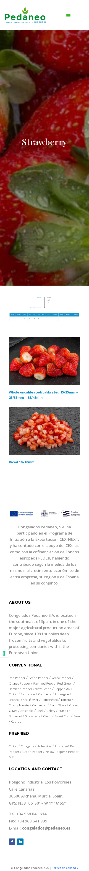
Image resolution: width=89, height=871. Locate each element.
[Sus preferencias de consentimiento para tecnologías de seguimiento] (4, 653)
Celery (51, 711)
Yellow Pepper (61, 678)
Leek (40, 711)
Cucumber (39, 705)
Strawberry (32, 716)
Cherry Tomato (19, 705)
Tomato (66, 700)
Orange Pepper (19, 683)
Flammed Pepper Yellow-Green (30, 689)
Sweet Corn (62, 716)
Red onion (28, 694)
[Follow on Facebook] (12, 841)
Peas (76, 716)
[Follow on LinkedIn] (20, 841)
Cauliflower (30, 700)
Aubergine (62, 694)
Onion (13, 694)
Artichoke (27, 711)
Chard (47, 716)
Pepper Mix (62, 689)
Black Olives (58, 705)
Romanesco (50, 700)
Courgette (45, 694)
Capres (16, 721)
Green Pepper (38, 678)
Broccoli (14, 700)
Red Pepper (17, 678)
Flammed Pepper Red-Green (53, 683)
